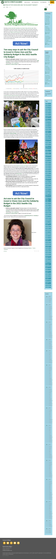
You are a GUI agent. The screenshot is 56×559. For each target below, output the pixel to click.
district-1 (47, 189)
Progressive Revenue (47, 278)
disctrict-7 (47, 185)
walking (47, 105)
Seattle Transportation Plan (48, 195)
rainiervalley (47, 134)
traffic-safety (47, 129)
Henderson (47, 228)
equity (47, 269)
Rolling (47, 177)
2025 (50, 304)
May (50, 311)
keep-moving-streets (48, 257)
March (50, 300)
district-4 (47, 127)
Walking (47, 181)
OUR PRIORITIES (35, 2)
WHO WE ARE (27, 2)
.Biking (47, 203)
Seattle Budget (48, 183)
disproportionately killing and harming (11, 95)
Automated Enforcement (48, 153)
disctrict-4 (47, 171)
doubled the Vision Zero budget (22, 165)
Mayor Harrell (48, 244)
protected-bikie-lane (48, 179)
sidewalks (47, 274)
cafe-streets (47, 250)
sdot (46, 122)
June (50, 313)
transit (47, 232)
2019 (50, 407)
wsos (47, 125)
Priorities (47, 205)
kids (46, 175)
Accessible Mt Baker (48, 267)
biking (47, 259)
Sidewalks (47, 173)
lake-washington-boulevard (48, 263)
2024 (50, 322)
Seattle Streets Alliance (13, 2)
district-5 (47, 164)
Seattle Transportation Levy (48, 147)
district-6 (47, 114)
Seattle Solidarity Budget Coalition (47, 200)
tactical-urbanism (47, 151)
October (50, 317)
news (47, 107)
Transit (47, 158)
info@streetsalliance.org (7, 550)
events (47, 235)
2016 (50, 460)
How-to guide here (15, 63)
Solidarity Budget (47, 132)
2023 (50, 339)
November (50, 335)
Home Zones (48, 212)
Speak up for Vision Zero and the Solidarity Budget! (21, 5)
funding (47, 169)
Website (30, 248)
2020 (50, 387)
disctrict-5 (47, 144)
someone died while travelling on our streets (16, 28)
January (50, 298)
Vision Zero (47, 242)
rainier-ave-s (47, 226)
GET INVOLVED (43, 2)
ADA (46, 160)
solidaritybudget (48, 187)
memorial (47, 162)
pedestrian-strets (47, 283)
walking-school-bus (48, 140)
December (50, 319)
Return (5, 251)
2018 (50, 425)
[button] (49, 2)
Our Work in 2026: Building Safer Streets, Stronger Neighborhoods (48, 39)
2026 (50, 296)
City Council (47, 218)
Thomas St (47, 214)
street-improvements (48, 120)
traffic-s (47, 237)
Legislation (47, 287)
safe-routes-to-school (48, 117)
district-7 (47, 112)
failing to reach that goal (15, 32)
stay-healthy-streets (48, 224)
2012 (50, 528)
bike (46, 280)
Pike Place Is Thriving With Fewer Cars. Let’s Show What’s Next (48, 19)
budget (47, 103)
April (50, 325)
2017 (50, 444)
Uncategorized (48, 230)
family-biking (48, 285)
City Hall (47, 210)
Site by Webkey (6, 555)
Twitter (33, 248)
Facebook (6, 249)
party (47, 216)
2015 (50, 479)
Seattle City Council (47, 240)
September (50, 316)
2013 (50, 520)
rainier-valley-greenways (48, 246)
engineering (47, 252)
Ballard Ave (47, 254)
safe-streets (47, 142)
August (50, 332)
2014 (50, 501)
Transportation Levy (48, 156)
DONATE (52, 2)
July (49, 314)
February (50, 308)
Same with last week (29, 28)
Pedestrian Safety (47, 272)
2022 (50, 350)
